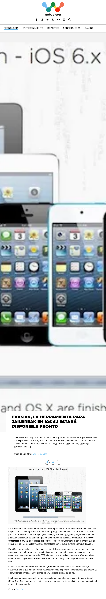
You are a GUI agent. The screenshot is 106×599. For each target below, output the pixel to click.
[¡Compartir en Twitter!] (53, 462)
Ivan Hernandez (39, 454)
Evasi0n (19, 589)
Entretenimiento (32, 28)
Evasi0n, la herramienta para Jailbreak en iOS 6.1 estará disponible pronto (48, 421)
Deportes (53, 28)
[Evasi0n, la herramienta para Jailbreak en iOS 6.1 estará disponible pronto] (53, 237)
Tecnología (11, 28)
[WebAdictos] (53, 9)
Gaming (89, 28)
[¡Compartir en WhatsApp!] (59, 462)
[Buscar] (69, 19)
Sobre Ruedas (71, 28)
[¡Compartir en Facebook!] (47, 462)
